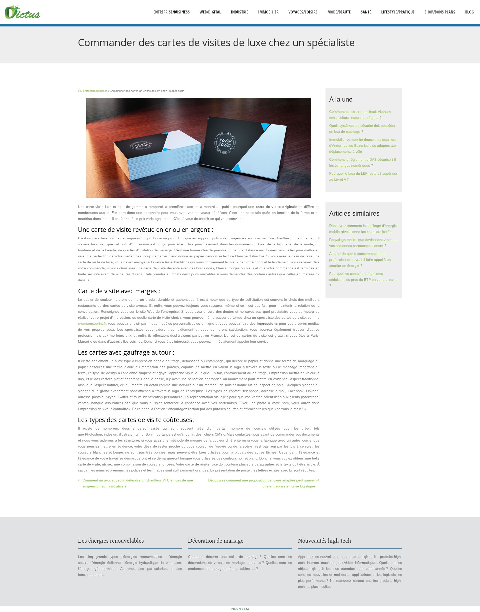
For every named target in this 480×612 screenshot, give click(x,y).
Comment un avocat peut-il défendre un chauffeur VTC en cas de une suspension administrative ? (137, 483)
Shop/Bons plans (439, 12)
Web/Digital (210, 12)
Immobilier (268, 12)
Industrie (239, 12)
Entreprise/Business (172, 12)
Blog (469, 12)
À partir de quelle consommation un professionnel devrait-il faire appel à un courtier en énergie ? (360, 260)
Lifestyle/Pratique (397, 12)
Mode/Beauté (339, 12)
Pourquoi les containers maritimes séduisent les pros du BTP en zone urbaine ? (363, 280)
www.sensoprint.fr (92, 323)
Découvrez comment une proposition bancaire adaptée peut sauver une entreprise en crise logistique (261, 483)
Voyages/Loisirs (303, 12)
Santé (366, 12)
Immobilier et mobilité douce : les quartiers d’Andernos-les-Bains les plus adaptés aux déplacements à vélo (362, 145)
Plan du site (240, 609)
